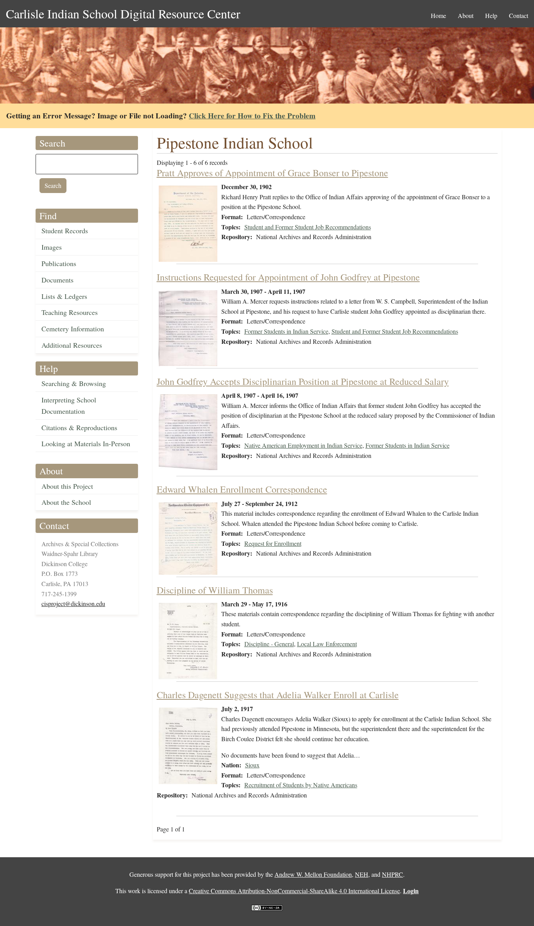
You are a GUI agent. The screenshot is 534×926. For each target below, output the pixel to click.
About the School (66, 502)
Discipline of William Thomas (215, 590)
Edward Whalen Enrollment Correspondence (242, 489)
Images (51, 247)
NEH (361, 874)
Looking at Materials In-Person (85, 443)
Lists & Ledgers (64, 296)
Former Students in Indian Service (286, 331)
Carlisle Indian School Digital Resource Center (123, 13)
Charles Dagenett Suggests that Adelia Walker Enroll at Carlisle (278, 694)
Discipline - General (269, 644)
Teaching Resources (69, 312)
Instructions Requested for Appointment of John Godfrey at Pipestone (288, 277)
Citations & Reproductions (79, 427)
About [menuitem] (465, 15)
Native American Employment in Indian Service (303, 445)
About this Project (67, 486)
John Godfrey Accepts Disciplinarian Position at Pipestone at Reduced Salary (303, 381)
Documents (57, 279)
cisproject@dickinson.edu (73, 603)
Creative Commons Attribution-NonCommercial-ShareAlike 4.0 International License (294, 891)
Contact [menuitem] (518, 15)
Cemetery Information (72, 328)
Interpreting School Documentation (68, 405)
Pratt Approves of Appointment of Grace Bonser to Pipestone (272, 172)
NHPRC (392, 874)
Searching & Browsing (73, 383)
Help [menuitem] (491, 15)
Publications (58, 263)
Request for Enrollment (272, 543)
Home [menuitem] (438, 15)
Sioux (252, 765)
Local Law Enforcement (327, 644)
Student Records (64, 230)
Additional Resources (71, 345)
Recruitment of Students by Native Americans (300, 785)
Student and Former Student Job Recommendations (307, 227)
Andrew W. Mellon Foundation (313, 874)
